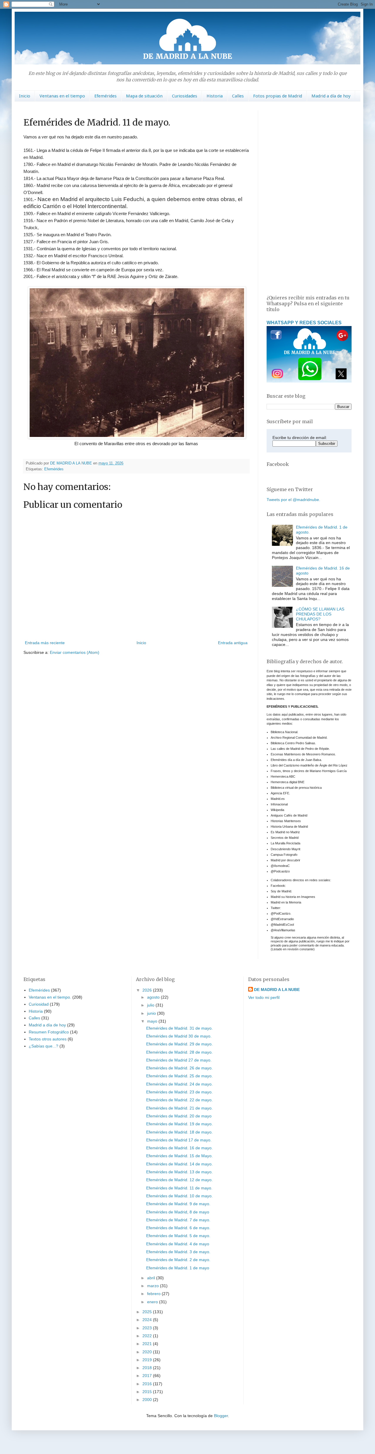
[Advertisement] (309, 198)
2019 (147, 1359)
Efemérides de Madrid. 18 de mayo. (179, 1132)
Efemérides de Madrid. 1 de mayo (177, 1268)
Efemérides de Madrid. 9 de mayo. (178, 1203)
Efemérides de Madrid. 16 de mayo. (179, 1148)
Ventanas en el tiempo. (50, 997)
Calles (238, 96)
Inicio (24, 96)
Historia (215, 96)
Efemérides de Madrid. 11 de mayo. (179, 1188)
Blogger (221, 1415)
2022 (147, 1335)
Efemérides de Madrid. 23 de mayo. (179, 1092)
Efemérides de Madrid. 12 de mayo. (179, 1179)
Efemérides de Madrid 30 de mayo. (179, 1036)
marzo (153, 1285)
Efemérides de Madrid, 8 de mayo (177, 1212)
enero (153, 1301)
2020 (147, 1352)
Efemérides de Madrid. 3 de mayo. (178, 1251)
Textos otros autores (48, 1039)
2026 (147, 990)
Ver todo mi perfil (263, 997)
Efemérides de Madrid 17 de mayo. (179, 1140)
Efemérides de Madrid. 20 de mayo (179, 1116)
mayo (152, 1021)
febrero (154, 1293)
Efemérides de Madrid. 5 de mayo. (178, 1235)
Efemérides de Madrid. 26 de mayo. (179, 1068)
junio (152, 1013)
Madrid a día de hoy (330, 96)
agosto (154, 997)
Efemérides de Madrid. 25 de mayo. (179, 1076)
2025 (147, 1311)
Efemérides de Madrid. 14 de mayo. (179, 1164)
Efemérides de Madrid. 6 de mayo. (178, 1227)
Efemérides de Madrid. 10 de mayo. (179, 1196)
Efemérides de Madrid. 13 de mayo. (179, 1172)
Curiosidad (39, 1004)
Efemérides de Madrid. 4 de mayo (177, 1244)
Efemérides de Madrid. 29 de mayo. (179, 1044)
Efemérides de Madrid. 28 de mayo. (179, 1052)
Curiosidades (184, 96)
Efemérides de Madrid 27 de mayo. (179, 1060)
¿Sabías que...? (43, 1046)
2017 (147, 1375)
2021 (147, 1343)
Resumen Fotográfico (49, 1032)
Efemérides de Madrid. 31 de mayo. (179, 1028)
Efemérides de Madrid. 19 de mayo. (179, 1124)
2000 (147, 1399)
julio (151, 1005)
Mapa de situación (144, 96)
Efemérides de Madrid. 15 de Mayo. (179, 1155)
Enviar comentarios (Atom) (74, 652)
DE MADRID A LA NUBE (277, 989)
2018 (147, 1367)
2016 (147, 1383)
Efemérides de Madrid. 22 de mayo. (179, 1100)
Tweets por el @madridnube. (293, 499)
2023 (147, 1328)
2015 (147, 1391)
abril (151, 1277)
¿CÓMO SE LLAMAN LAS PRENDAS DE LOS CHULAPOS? (320, 614)
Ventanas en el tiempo (62, 96)
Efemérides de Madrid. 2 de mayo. (178, 1259)
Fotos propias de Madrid (277, 96)
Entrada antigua (233, 642)
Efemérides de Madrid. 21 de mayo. (179, 1108)
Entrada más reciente (45, 642)
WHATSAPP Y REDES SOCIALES (304, 322)
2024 (147, 1319)
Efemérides (105, 96)
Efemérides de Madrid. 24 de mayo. (179, 1084)
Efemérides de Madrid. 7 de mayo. (178, 1220)
